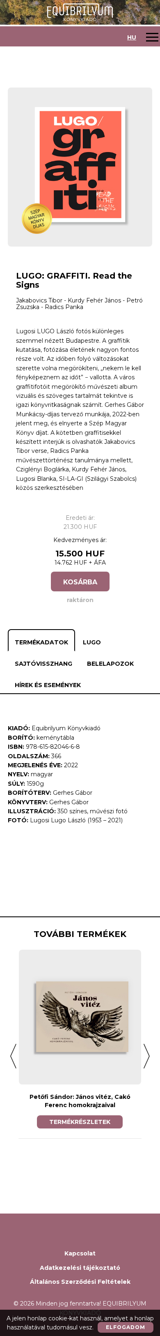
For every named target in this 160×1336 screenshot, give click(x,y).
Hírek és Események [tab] (48, 685)
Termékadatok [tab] (41, 642)
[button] (13, 1056)
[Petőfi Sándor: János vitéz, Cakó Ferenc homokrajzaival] (80, 1017)
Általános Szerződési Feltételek (80, 1281)
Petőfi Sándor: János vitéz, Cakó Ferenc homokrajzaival (80, 1101)
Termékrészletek (79, 1122)
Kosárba (80, 582)
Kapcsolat (80, 1253)
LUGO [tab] (92, 642)
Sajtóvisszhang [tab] (43, 663)
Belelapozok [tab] (110, 663)
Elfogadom (125, 1327)
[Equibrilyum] (80, 12)
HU (131, 37)
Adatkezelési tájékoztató (80, 1267)
